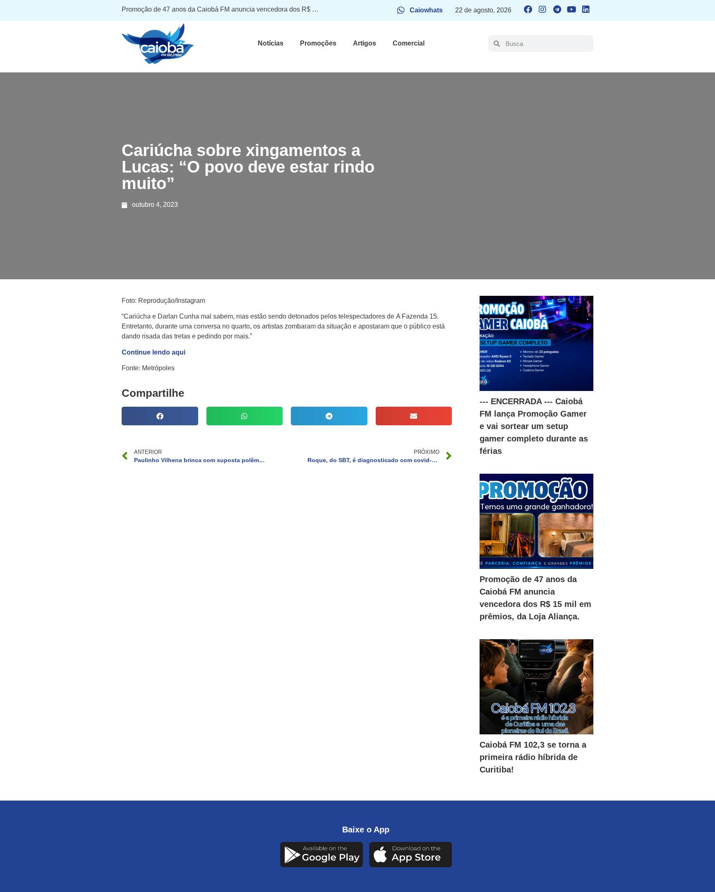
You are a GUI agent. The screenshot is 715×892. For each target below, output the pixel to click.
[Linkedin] (586, 9)
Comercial (409, 43)
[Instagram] (542, 9)
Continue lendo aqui (153, 352)
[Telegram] (557, 9)
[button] (160, 416)
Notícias (270, 43)
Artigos (364, 43)
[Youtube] (571, 9)
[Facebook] (528, 9)
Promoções (318, 43)
